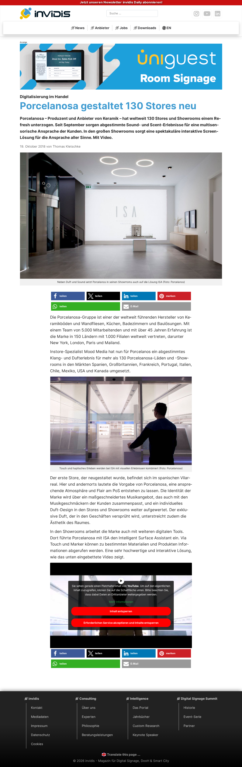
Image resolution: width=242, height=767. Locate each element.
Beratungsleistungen (97, 735)
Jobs (124, 28)
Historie (189, 708)
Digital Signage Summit (199, 698)
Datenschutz (40, 735)
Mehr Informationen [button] (121, 601)
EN (169, 28)
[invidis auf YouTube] (207, 13)
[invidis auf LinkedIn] (217, 13)
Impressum (39, 726)
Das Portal (140, 708)
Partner (189, 726)
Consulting (87, 698)
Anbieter (102, 28)
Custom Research (146, 726)
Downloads (147, 28)
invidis (34, 698)
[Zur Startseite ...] (46, 14)
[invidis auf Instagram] (196, 13)
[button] (68, 296)
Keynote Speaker (145, 735)
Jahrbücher (141, 717)
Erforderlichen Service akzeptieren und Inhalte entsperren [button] (121, 622)
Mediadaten (40, 717)
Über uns (88, 708)
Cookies (37, 744)
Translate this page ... (123, 754)
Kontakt (36, 708)
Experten (88, 717)
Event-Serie (192, 717)
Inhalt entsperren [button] (121, 611)
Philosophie (90, 726)
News (80, 28)
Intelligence (139, 698)
